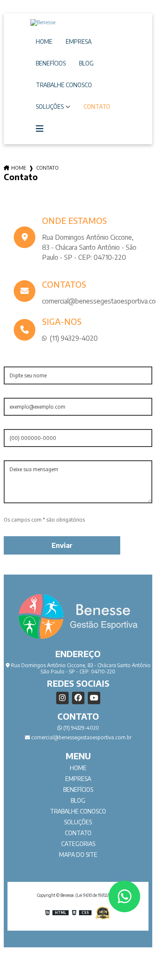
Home (18, 168)
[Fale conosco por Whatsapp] (124, 896)
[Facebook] (78, 698)
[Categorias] (39, 128)
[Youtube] (94, 698)
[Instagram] (62, 698)
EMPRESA (79, 41)
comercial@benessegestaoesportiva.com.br (80, 737)
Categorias (78, 843)
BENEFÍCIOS (51, 63)
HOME (44, 41)
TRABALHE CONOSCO (64, 84)
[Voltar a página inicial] (77, 22)
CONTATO (97, 106)
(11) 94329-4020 (80, 728)
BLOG (86, 63)
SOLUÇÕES (50, 106)
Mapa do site (78, 854)
